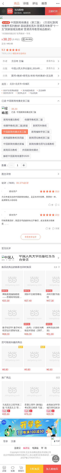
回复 (57, 228)
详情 (26, 3)
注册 (13, 441)
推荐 (44, 3)
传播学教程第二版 (34, 119)
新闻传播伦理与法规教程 (41, 144)
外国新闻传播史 (30, 150)
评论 (35, 3)
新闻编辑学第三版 (40, 131)
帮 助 (44, 448)
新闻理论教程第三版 (39, 137)
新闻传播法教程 (11, 119)
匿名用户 (13, 191)
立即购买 (34, 468)
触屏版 (26, 448)
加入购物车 (52, 468)
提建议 (17, 448)
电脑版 (35, 448)
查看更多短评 (30, 237)
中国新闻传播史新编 (13, 144)
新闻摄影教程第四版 (13, 137)
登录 (5, 441)
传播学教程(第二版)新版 (15, 125)
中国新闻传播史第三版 (14, 131)
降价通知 (28, 39)
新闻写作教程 (40, 125)
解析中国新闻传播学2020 (16, 156)
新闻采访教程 (10, 150)
